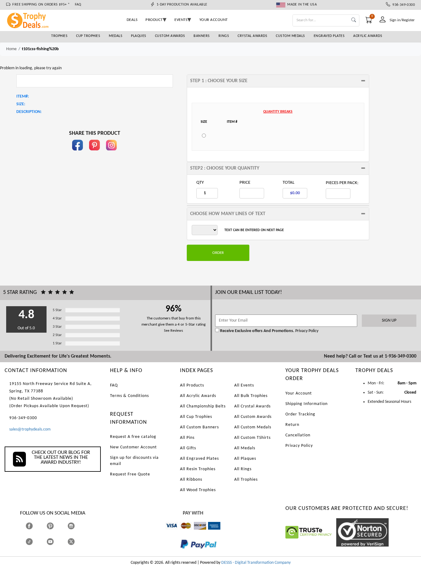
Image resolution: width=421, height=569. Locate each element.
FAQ (78, 4)
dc (196, 532)
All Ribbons (191, 479)
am (211, 532)
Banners (202, 36)
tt (35, 541)
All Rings (242, 469)
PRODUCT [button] (154, 20)
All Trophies (246, 479)
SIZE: (20, 104)
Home (11, 49)
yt (55, 541)
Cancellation (297, 435)
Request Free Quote (130, 474)
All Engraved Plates (199, 458)
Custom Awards (170, 36)
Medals (115, 36)
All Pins (187, 437)
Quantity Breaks (277, 112)
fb (78, 153)
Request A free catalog (133, 437)
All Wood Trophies (198, 490)
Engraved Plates (329, 36)
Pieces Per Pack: (342, 183)
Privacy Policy (306, 331)
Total (288, 182)
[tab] (278, 81)
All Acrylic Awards (198, 396)
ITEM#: (22, 96)
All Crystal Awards (252, 406)
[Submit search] (353, 20)
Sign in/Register (402, 20)
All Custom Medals (252, 427)
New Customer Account (133, 447)
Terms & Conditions (129, 396)
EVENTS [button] (180, 20)
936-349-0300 (402, 5)
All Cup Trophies (196, 417)
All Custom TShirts (252, 437)
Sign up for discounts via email (134, 460)
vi (167, 532)
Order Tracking (300, 414)
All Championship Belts (203, 406)
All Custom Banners (199, 427)
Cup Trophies (88, 36)
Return (292, 425)
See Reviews (173, 331)
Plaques (138, 36)
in (111, 153)
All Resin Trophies (197, 469)
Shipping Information (306, 404)
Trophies (59, 36)
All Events (244, 385)
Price (244, 182)
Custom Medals (290, 36)
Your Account (298, 393)
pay (180, 553)
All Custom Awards (253, 417)
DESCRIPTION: (29, 112)
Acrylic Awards (367, 36)
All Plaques (245, 458)
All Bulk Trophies (251, 396)
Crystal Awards (252, 36)
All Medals (244, 448)
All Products (192, 385)
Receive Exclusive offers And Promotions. (257, 331)
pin (94, 153)
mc (182, 532)
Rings (224, 36)
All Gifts (188, 448)
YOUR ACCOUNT (213, 20)
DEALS (132, 20)
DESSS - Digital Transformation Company (256, 562)
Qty (200, 182)
